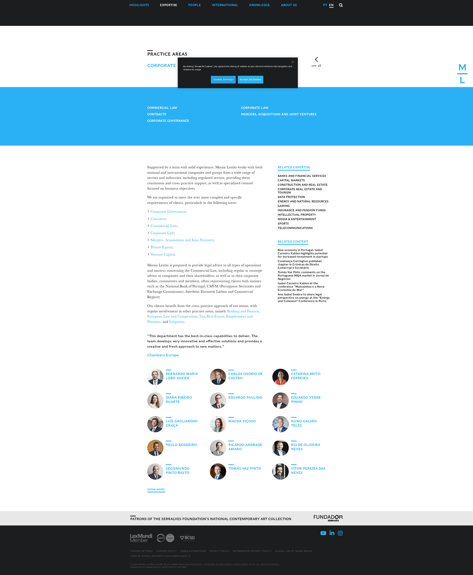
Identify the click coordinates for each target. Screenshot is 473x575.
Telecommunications (295, 228)
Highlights (139, 5)
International (225, 5)
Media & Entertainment (297, 219)
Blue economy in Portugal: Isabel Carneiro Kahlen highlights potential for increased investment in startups (303, 253)
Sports (283, 223)
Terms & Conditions (193, 551)
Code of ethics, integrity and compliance (159, 556)
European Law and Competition (172, 316)
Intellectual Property (297, 214)
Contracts (156, 114)
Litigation (176, 321)
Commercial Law (162, 108)
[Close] (293, 62)
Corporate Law (254, 108)
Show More (156, 489)
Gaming (284, 206)
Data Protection (291, 197)
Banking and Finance (243, 311)
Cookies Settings (141, 551)
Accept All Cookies (250, 79)
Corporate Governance (168, 121)
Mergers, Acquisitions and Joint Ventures (278, 114)
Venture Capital (163, 254)
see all (316, 65)
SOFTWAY (182, 567)
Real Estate (215, 316)
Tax (202, 316)
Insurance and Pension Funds (302, 210)
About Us (289, 5)
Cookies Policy (166, 551)
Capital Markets (291, 180)
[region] (238, 72)
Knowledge (259, 5)
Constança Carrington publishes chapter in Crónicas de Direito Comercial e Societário (300, 264)
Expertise (168, 5)
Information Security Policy (252, 551)
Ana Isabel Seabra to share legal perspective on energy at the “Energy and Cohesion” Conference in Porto (304, 298)
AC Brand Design (152, 567)
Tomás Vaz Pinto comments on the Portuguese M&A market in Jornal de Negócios (303, 276)
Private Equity (161, 247)
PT (325, 5)
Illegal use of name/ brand (293, 551)
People (194, 5)
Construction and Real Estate (303, 184)
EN (331, 5)
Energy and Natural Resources (303, 201)
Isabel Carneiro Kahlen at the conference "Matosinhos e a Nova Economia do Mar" (301, 287)
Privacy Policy (219, 551)
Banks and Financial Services (302, 176)
